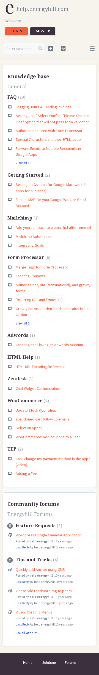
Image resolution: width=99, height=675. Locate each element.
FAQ (15, 97)
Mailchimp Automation (34, 236)
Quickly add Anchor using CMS (40, 569)
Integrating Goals (30, 245)
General (17, 86)
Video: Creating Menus (34, 612)
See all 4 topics (26, 633)
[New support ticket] (50, 48)
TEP (14, 449)
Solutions (49, 662)
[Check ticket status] (63, 48)
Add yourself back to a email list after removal (53, 227)
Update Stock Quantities (36, 410)
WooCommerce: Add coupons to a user (48, 436)
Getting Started (28, 175)
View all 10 (23, 163)
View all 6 (22, 323)
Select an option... (30, 427)
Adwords (20, 335)
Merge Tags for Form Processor (42, 267)
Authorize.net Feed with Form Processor (49, 130)
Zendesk (19, 378)
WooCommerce (27, 400)
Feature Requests (38, 525)
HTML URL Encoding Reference (40, 366)
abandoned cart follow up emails (42, 419)
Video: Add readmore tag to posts (44, 590)
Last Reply (23, 547)
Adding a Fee (26, 473)
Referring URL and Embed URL (40, 299)
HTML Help (22, 357)
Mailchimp (22, 218)
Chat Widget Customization (38, 388)
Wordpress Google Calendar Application (49, 535)
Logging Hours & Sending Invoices (44, 106)
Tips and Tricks (36, 559)
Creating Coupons (30, 275)
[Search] (40, 48)
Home (27, 662)
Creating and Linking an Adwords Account (49, 344)
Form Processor (28, 257)
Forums (70, 662)
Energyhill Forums (30, 514)
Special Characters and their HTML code (48, 139)
